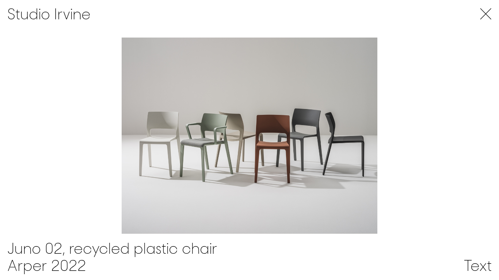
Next (374, 135)
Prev (125, 135)
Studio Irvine (49, 14)
